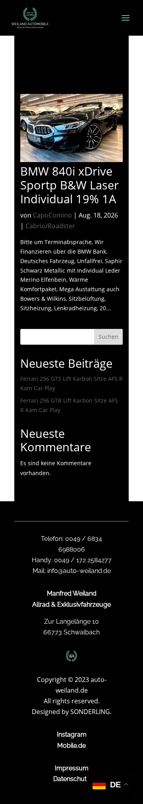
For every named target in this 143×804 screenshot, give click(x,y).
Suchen (108, 336)
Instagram (72, 734)
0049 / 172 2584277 (83, 560)
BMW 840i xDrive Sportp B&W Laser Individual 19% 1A (69, 184)
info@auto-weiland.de (79, 571)
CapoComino (52, 215)
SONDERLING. (91, 711)
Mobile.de (71, 745)
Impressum (72, 768)
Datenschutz (71, 779)
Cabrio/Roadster (50, 226)
